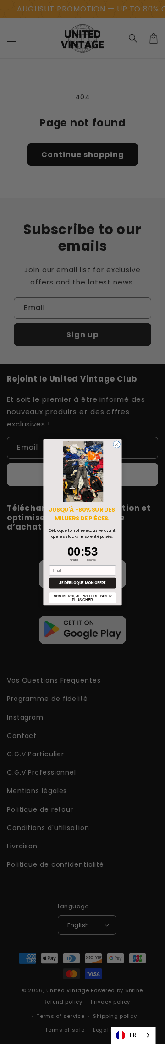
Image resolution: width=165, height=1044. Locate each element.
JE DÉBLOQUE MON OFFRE (82, 582)
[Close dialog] (116, 444)
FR (133, 1035)
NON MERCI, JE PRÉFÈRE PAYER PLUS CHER (83, 597)
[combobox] (133, 1035)
